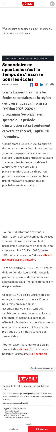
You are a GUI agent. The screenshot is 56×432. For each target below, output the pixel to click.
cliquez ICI (25, 349)
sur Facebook (38, 353)
